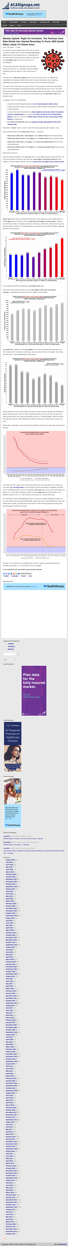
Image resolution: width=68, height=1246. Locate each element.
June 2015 (9, 1185)
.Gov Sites (23, 22)
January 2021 (10, 1022)
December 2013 (11, 1229)
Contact (5, 25)
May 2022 (9, 984)
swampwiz (6, 836)
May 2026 (9, 867)
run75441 (6, 848)
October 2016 (10, 1146)
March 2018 (10, 1105)
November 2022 (11, 969)
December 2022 (11, 967)
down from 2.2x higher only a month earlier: (48, 162)
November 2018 (11, 1085)
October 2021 (10, 1001)
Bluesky (11, 649)
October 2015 (10, 1175)
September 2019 (11, 1061)
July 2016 (9, 1154)
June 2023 (9, 952)
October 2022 (10, 971)
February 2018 (11, 1107)
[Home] (21, 8)
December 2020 (11, 1025)
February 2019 (11, 1078)
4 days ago (40, 838)
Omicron (23, 576)
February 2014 (11, 1224)
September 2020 (11, 1032)
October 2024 (10, 913)
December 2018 (11, 1083)
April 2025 (9, 898)
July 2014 (9, 1212)
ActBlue (11, 643)
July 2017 (9, 1124)
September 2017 (11, 1120)
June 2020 (9, 1039)
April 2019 (9, 1073)
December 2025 (11, 879)
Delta (30, 576)
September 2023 (11, 945)
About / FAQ (56, 22)
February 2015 (11, 1195)
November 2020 (11, 1027)
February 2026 (11, 874)
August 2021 (10, 1005)
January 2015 (10, 1197)
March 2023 (10, 959)
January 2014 (10, 1226)
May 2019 (9, 1071)
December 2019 (11, 1054)
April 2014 (9, 1219)
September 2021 (11, 1003)
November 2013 (11, 1231)
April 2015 (9, 1190)
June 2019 (9, 1068)
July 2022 (9, 979)
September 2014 (11, 1207)
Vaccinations (15, 576)
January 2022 (10, 993)
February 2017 (11, 1137)
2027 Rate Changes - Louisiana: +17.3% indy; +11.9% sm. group (19, 838)
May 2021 (9, 1013)
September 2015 (11, 1178)
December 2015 (11, 1171)
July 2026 (9, 862)
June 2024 (9, 923)
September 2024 (11, 915)
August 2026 (10, 860)
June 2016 (9, 1156)
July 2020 (9, 1037)
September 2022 (11, 974)
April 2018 (9, 1102)
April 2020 (9, 1044)
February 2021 (11, 1020)
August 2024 (10, 918)
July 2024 (9, 920)
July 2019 (9, 1066)
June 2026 (9, 864)
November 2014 (11, 1202)
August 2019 (10, 1064)
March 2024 (10, 930)
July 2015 (9, 1183)
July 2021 (9, 1008)
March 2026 (10, 872)
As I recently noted (17, 487)
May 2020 (9, 1042)
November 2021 (11, 998)
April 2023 (9, 957)
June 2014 (9, 1214)
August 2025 (10, 889)
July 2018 (9, 1095)
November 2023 (11, 940)
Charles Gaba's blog (26, 573)
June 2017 (9, 1127)
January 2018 (10, 1110)
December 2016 (11, 1141)
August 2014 (10, 1209)
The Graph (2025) (13, 22)
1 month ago (10, 853)
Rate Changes (33, 22)
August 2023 (10, 947)
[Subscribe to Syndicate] (4, 1239)
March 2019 (10, 1076)
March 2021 (10, 1018)
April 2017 (9, 1132)
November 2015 (11, 1173)
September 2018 (11, 1090)
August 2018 (10, 1093)
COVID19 (6, 576)
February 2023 (11, 962)
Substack (11, 646)
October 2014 (10, 1205)
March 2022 (10, 988)
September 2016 (11, 1149)
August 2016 (10, 1151)
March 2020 (10, 1047)
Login (18, 25)
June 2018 (9, 1098)
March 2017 (10, 1134)
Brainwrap (62, 1244)
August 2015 (10, 1180)
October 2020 (10, 1030)
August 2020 (10, 1035)
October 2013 (10, 1234)
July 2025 (9, 891)
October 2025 (10, 884)
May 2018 (9, 1100)
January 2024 (10, 935)
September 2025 (11, 886)
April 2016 (9, 1161)
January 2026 (10, 877)
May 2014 (9, 1217)
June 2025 (9, 894)
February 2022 (11, 991)
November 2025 (11, 881)
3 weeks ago (26, 844)
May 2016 (9, 1158)
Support (12, 25)
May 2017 (9, 1129)
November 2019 (11, 1056)
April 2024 (9, 928)
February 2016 (11, 1166)
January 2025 (10, 906)
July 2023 (9, 950)
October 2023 (10, 942)
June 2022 (9, 981)
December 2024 (11, 908)
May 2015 (9, 1188)
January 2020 (10, 1051)
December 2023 (11, 937)
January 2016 (10, 1168)
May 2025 (9, 896)
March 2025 (10, 901)
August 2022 (10, 976)
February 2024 (11, 933)
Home (4, 22)
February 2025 (11, 903)
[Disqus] (34, 614)
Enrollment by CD (44, 22)
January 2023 (10, 964)
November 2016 (11, 1144)
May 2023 (9, 954)
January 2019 (10, 1081)
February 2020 (11, 1049)
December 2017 (11, 1112)
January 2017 (10, 1139)
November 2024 (11, 911)
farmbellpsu (7, 842)
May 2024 (9, 925)
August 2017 (10, 1122)
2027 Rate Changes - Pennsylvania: (12, 844)
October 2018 (10, 1088)
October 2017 (10, 1117)
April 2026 (9, 869)
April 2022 (9, 986)
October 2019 (10, 1059)
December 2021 (11, 996)
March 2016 (10, 1163)
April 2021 (9, 1015)
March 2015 (10, 1192)
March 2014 (10, 1222)
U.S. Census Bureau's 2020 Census (45, 104)
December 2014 (11, 1200)
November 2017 (11, 1115)
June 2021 (9, 1010)
